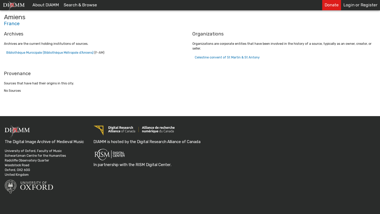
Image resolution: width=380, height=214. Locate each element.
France (12, 23)
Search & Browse (80, 5)
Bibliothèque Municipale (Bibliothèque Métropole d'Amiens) (49, 52)
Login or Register (360, 5)
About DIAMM (45, 5)
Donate (332, 5)
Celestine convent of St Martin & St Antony (227, 57)
